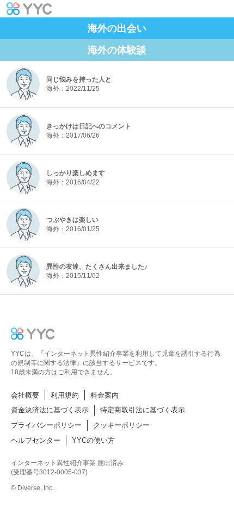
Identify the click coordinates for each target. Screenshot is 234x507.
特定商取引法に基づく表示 (142, 410)
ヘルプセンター (35, 440)
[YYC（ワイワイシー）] (29, 8)
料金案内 (104, 395)
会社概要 (25, 395)
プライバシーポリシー (46, 425)
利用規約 (65, 395)
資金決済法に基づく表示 (50, 410)
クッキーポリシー (121, 425)
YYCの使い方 (93, 440)
